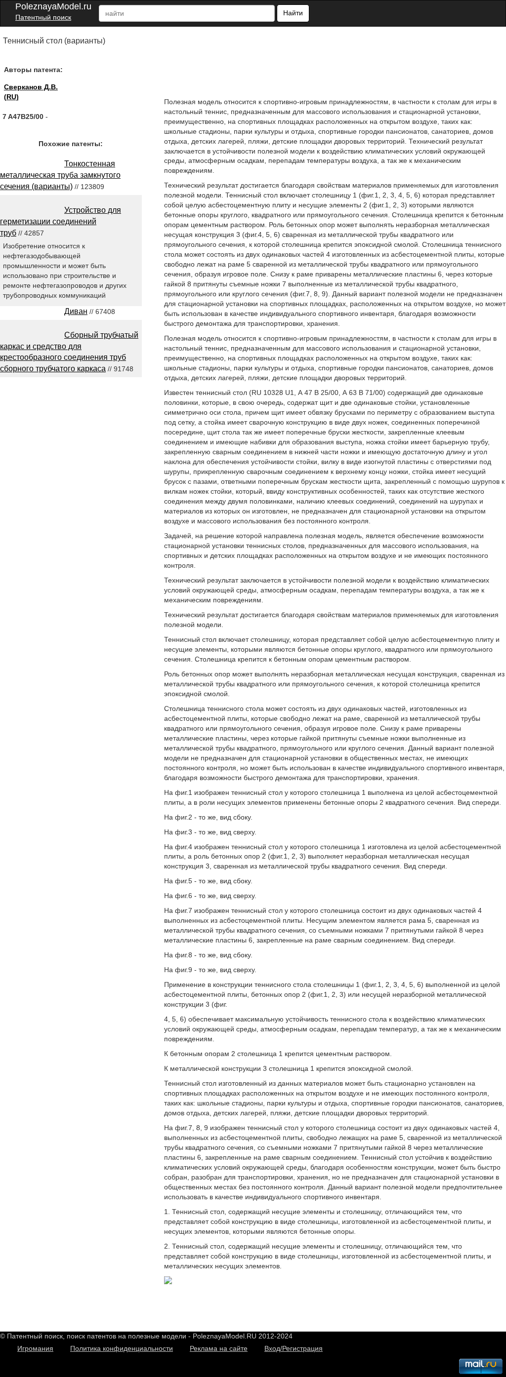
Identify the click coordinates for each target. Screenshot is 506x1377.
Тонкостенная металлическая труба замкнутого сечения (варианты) (60, 175)
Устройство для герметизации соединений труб (60, 221)
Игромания (35, 1348)
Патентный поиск (43, 17)
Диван (75, 311)
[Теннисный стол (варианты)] (168, 1282)
